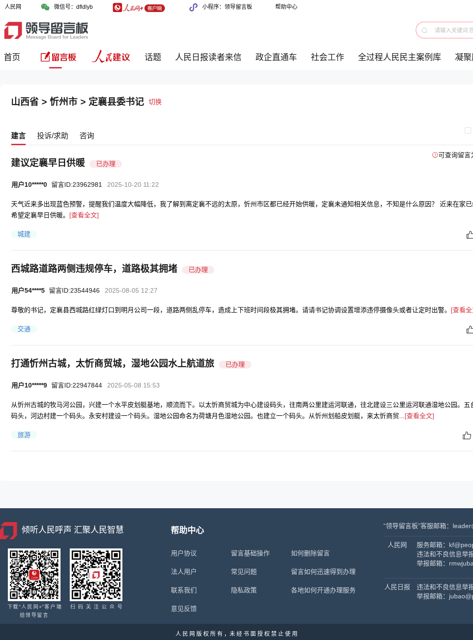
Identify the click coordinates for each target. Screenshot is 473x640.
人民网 (13, 7)
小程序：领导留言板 (227, 7)
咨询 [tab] (86, 136)
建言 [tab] (18, 136)
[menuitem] (13, 61)
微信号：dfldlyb (73, 7)
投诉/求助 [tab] (52, 136)
